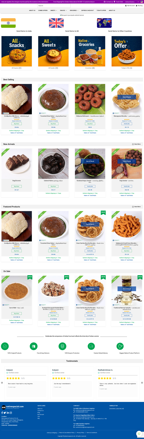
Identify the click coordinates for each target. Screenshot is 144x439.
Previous (2, 383)
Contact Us (41, 410)
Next (142, 383)
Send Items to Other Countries (120, 31)
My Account (41, 414)
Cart (39, 416)
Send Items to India (24, 31)
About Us (32, 10)
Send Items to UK (72, 31)
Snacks (62, 10)
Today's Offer (101, 10)
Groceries (73, 10)
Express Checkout (87, 10)
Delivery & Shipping (52, 432)
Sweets (52, 10)
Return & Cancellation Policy (67, 432)
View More (137, 144)
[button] (139, 434)
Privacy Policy (80, 432)
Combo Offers (43, 10)
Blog (39, 412)
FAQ (39, 418)
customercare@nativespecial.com (84, 410)
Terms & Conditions (91, 432)
